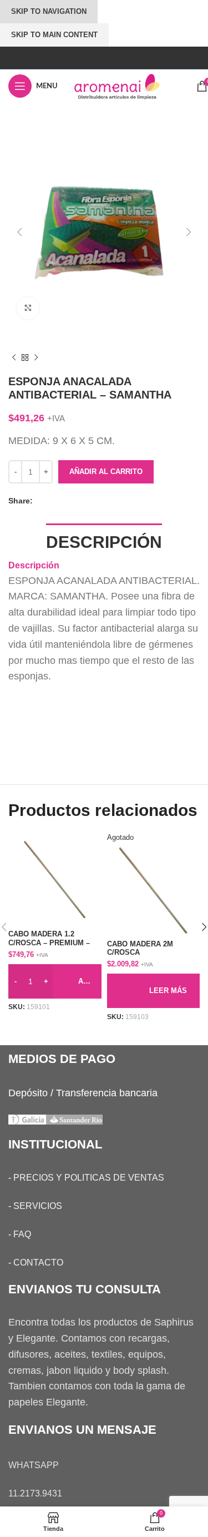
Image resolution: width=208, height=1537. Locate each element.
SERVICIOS (37, 1206)
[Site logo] (127, 85)
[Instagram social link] (104, 57)
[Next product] (36, 358)
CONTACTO (38, 1262)
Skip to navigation (49, 11)
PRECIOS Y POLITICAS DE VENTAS (88, 1177)
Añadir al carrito (106, 471)
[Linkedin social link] (74, 500)
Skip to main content (54, 35)
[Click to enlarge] (28, 308)
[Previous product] (13, 358)
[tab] (104, 540)
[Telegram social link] (85, 500)
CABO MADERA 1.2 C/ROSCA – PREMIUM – (49, 938)
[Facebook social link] (41, 500)
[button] (19, 232)
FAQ (22, 1234)
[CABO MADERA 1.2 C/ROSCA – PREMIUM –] (55, 879)
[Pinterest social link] (63, 500)
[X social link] (52, 500)
